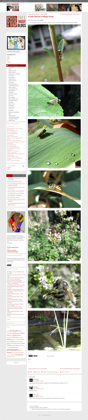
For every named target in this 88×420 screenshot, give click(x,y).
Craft (13, 337)
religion (13, 352)
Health (23, 343)
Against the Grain (12, 70)
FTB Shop (21, 1)
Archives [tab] (23, 175)
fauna (22, 339)
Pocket (48, 356)
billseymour (17, 156)
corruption (9, 337)
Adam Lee (18, 150)
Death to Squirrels (12, 80)
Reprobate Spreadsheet (14, 112)
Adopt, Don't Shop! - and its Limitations (15, 191)
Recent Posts (26, 1)
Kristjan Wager (17, 160)
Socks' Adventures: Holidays (13, 197)
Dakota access (20, 337)
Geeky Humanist (12, 87)
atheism (19, 333)
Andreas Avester (12, 72)
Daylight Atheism (12, 79)
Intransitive (11, 92)
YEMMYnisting (12, 120)
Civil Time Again (10, 155)
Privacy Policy (10, 1)
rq (7, 60)
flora (12, 341)
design (9, 339)
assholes (14, 333)
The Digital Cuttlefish (13, 118)
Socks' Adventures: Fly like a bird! (14, 181)
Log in (8, 169)
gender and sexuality (11, 343)
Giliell (8, 59)
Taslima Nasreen (12, 115)
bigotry (23, 333)
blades (11, 335)
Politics (9, 352)
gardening (21, 341)
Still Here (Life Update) (11, 152)
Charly (8, 57)
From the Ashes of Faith (14, 85)
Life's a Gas (11, 95)
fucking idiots (16, 341)
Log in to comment (65, 372)
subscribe (58, 409)
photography (12, 349)
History (9, 345)
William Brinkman (21, 153)
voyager (8, 62)
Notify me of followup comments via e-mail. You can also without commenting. (50, 409)
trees (8, 356)
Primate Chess (12, 107)
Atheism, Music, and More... (14, 74)
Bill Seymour (11, 75)
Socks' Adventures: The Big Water (14, 195)
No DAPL (17, 347)
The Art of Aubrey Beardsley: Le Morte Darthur (70, 14)
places (20, 350)
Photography (55, 372)
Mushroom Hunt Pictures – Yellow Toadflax (38, 14)
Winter (13, 356)
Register (9, 167)
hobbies (13, 345)
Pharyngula (11, 105)
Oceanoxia (11, 102)
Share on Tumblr (35, 356)
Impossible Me (12, 90)
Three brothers (10, 135)
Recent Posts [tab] (9, 175)
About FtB (4, 1)
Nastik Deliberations (13, 100)
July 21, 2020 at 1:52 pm (38, 396)
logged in (37, 407)
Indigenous (17, 345)
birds (8, 335)
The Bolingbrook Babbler (14, 117)
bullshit (18, 335)
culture (16, 337)
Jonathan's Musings (13, 94)
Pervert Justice (12, 104)
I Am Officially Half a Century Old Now (15, 193)
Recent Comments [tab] (16, 175)
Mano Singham (12, 97)
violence (10, 356)
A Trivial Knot (11, 67)
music (14, 347)
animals (12, 331)
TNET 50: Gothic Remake (16, 280)
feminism (9, 341)
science (16, 352)
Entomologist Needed (11, 145)
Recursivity (11, 110)
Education (13, 339)
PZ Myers (16, 136)
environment (18, 339)
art (16, 330)
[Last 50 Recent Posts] (10, 126)
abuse (8, 331)
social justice (21, 352)
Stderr (10, 113)
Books (15, 335)
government (18, 343)
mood (10, 347)
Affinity (10, 69)
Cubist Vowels (11, 77)
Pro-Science (11, 108)
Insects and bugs (49, 372)
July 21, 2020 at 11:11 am (38, 388)
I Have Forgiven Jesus (13, 89)
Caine (8, 56)
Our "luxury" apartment (12, 132)
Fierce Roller (11, 82)
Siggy (16, 133)
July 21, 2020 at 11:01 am (38, 381)
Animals (44, 372)
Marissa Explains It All (13, 98)
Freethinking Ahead (13, 84)
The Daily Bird (19, 355)
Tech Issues (16, 1)
